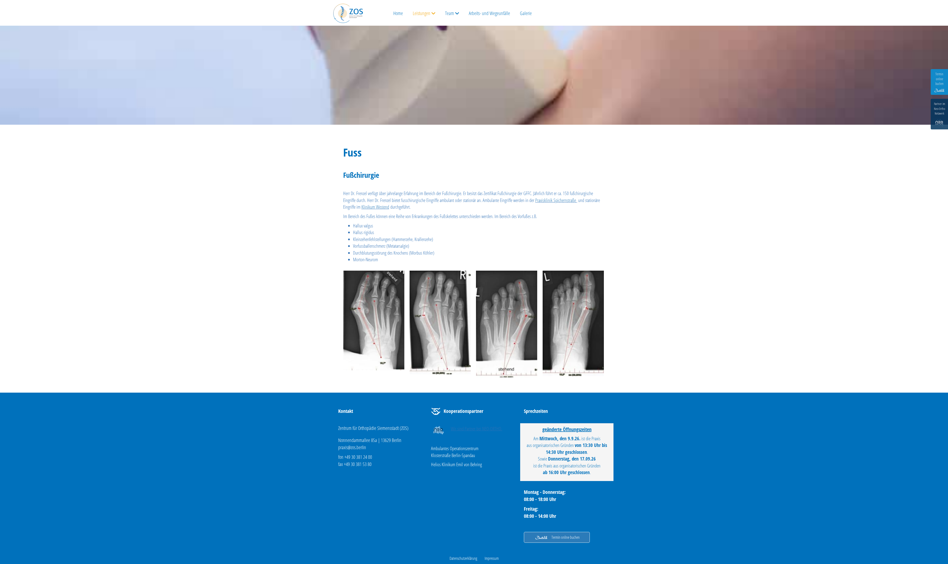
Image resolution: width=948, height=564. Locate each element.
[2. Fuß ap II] (440, 322)
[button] (557, 537)
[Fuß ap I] (506, 324)
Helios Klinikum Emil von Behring (456, 464)
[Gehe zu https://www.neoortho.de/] (472, 430)
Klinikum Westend (375, 207)
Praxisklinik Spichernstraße (555, 200)
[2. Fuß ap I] (373, 320)
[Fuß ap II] (573, 323)
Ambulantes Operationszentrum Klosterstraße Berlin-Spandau (454, 452)
